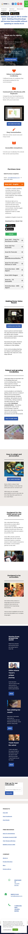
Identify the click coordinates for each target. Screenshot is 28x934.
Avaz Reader (6, 820)
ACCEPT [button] (15, 929)
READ (11, 693)
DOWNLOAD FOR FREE (14, 326)
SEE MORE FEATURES (14, 124)
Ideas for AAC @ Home (9, 833)
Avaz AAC (5, 812)
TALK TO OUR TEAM (11, 418)
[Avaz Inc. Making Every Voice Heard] (5, 4)
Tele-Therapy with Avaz (9, 840)
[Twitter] (16, 4)
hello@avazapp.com (16, 896)
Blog (4, 865)
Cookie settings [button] (7, 929)
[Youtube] (18, 4)
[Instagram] (21, 4)
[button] (6, 10)
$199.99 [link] (11, 234)
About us (5, 858)
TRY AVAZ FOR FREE (14, 479)
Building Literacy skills (9, 844)
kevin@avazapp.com (14, 177)
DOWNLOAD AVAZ (10, 59)
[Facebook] (13, 4)
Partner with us (7, 869)
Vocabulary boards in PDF (10, 837)
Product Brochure (7, 861)
